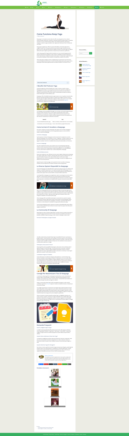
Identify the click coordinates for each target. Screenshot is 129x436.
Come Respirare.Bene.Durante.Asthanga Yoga (45, 427)
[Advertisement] (74, 2)
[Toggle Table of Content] (67, 83)
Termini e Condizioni (71, 434)
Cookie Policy (57, 434)
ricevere (48, 283)
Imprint (81, 434)
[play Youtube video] (55, 313)
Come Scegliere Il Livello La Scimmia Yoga (45, 428)
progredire (66, 100)
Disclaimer (77, 434)
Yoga (39, 426)
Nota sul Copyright (63, 434)
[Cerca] (90, 53)
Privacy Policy (51, 434)
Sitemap (84, 434)
